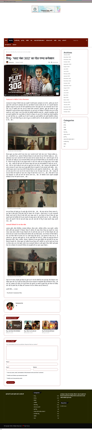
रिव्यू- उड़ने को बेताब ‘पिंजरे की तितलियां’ (13, 331)
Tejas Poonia (27, 425)
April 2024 (66, 97)
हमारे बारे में (64, 40)
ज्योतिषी (27, 40)
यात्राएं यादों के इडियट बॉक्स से (39, 40)
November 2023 (67, 109)
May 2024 (66, 95)
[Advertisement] (46, 25)
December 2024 (67, 78)
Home (8, 52)
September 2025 (67, 64)
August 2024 (67, 88)
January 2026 (67, 54)
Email (7, 367)
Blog (65, 122)
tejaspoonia (11, 62)
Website (35, 367)
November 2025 (67, 59)
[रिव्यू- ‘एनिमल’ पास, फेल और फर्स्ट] (32, 325)
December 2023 (67, 107)
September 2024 (67, 85)
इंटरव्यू (59, 40)
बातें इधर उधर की (49, 40)
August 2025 (67, 66)
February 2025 (67, 73)
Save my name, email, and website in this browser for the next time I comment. (25, 372)
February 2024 (67, 102)
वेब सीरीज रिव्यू (16, 40)
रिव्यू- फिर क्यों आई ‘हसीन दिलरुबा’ (48, 331)
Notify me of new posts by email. (14, 378)
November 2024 (67, 80)
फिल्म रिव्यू (10, 40)
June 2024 (66, 92)
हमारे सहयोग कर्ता (8, 44)
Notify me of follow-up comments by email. (17, 375)
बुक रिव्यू (22, 40)
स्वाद (31, 40)
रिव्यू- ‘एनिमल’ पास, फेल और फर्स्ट (30, 331)
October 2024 (67, 83)
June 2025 (66, 71)
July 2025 (66, 69)
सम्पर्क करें (14, 44)
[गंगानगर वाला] (46, 9)
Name (8, 361)
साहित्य (55, 40)
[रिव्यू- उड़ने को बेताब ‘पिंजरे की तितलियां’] (14, 325)
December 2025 (67, 57)
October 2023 (67, 111)
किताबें (6, 40)
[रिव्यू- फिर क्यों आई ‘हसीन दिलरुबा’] (50, 325)
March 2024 (66, 99)
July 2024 (66, 90)
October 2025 (67, 61)
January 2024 (67, 104)
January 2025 (67, 76)
